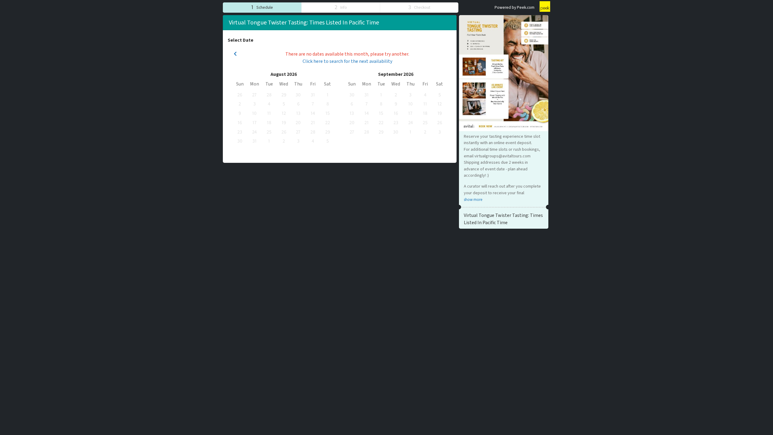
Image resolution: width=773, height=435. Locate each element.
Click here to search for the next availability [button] (347, 61)
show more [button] (473, 199)
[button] (262, 7)
